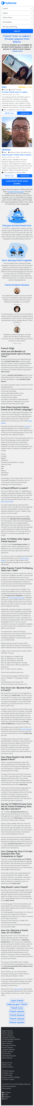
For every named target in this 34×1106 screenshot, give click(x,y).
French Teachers (7, 1035)
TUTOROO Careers (8, 1079)
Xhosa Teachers (7, 1058)
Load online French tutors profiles (17, 182)
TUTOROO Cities (7, 1073)
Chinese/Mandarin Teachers (11, 1039)
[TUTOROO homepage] (8, 3)
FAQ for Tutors (6, 1065)
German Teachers (7, 1041)
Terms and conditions (9, 1086)
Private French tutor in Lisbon (14, 92)
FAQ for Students (7, 1067)
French (27, 426)
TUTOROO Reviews (8, 1071)
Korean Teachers (7, 1047)
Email (5, 1099)
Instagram (6, 1097)
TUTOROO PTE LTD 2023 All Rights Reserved (16, 1084)
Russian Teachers (7, 1052)
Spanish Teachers (7, 1033)
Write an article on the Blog (11, 1077)
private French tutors (15, 191)
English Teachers (7, 1031)
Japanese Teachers (8, 1037)
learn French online (7, 501)
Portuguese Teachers (9, 1045)
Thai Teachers (6, 1054)
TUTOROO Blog (7, 1075)
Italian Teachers (7, 1043)
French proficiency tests (16, 597)
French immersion (26, 729)
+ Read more (17, 51)
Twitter (5, 1094)
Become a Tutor (7, 1063)
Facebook (6, 1092)
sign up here (18, 989)
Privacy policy (6, 1088)
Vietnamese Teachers (9, 1056)
